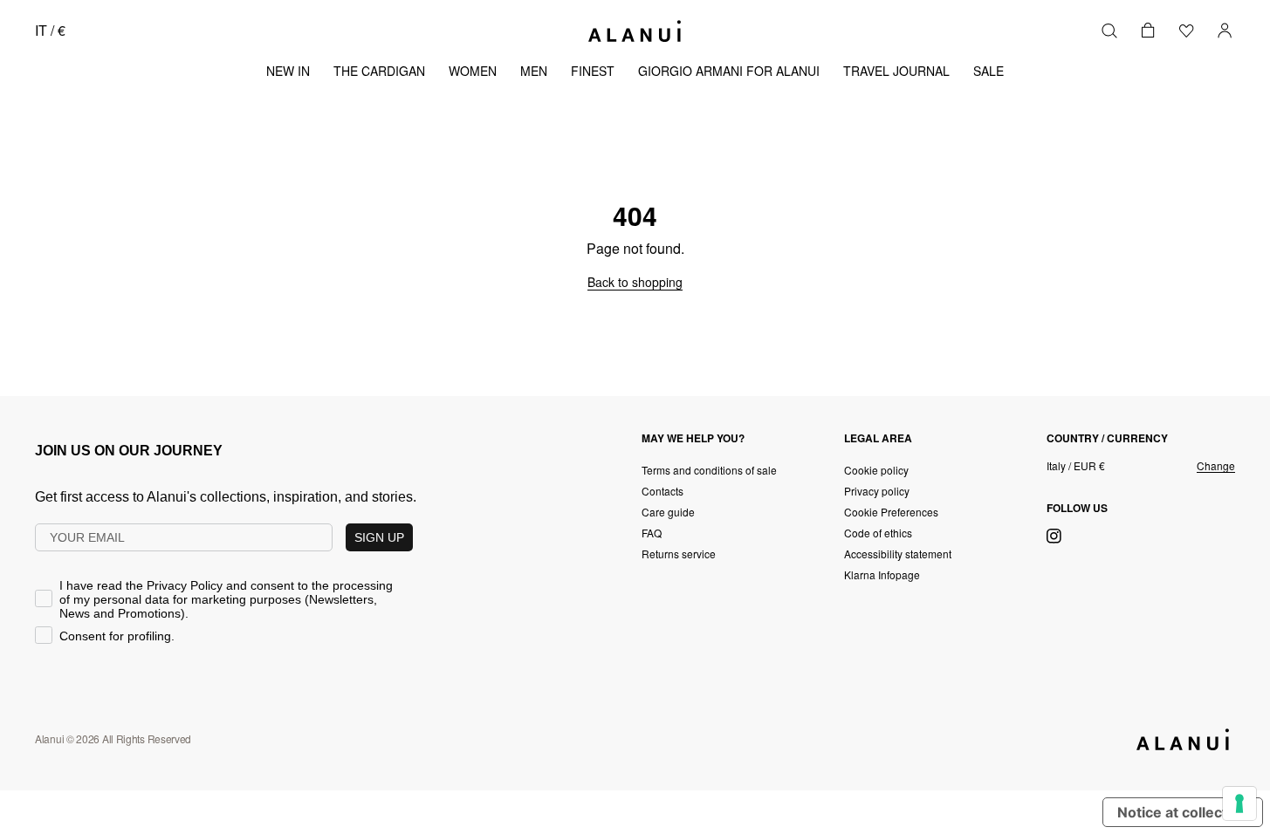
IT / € (50, 30)
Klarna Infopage (882, 574)
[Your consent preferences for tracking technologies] (1239, 803)
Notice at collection (1182, 812)
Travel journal (896, 70)
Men (533, 70)
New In (288, 70)
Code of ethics (878, 532)
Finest (592, 70)
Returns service (679, 553)
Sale (988, 70)
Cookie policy (876, 469)
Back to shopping (635, 282)
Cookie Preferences (891, 511)
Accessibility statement (897, 553)
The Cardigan (379, 70)
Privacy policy (877, 490)
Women (473, 70)
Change (1216, 466)
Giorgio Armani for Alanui (729, 70)
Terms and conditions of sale (709, 469)
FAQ (652, 532)
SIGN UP (379, 537)
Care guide (668, 511)
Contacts (662, 490)
